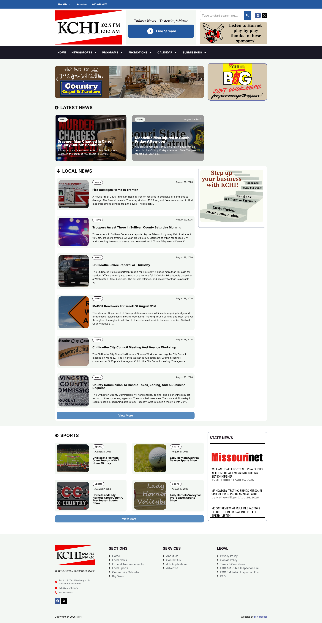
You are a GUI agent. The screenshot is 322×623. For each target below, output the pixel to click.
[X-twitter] (264, 15)
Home (62, 52)
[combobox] (222, 15)
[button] (57, 79)
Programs (110, 52)
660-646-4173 (99, 4)
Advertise (81, 4)
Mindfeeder (260, 616)
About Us (62, 4)
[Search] (247, 15)
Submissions (192, 52)
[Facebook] (258, 15)
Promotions (138, 52)
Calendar (164, 52)
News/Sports (82, 52)
